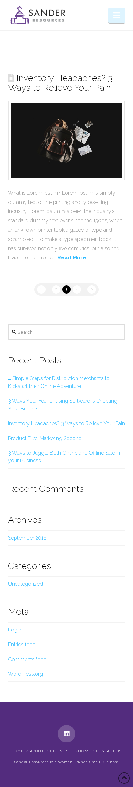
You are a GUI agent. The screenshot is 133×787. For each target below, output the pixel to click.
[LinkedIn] (66, 733)
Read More (71, 258)
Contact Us (109, 751)
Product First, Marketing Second (45, 438)
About (37, 751)
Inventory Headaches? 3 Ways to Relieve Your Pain (60, 83)
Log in (15, 630)
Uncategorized (25, 584)
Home (17, 751)
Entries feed (22, 644)
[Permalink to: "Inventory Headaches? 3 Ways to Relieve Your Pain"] (67, 140)
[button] (116, 15)
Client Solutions (70, 751)
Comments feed (27, 659)
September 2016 (27, 538)
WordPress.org (25, 674)
